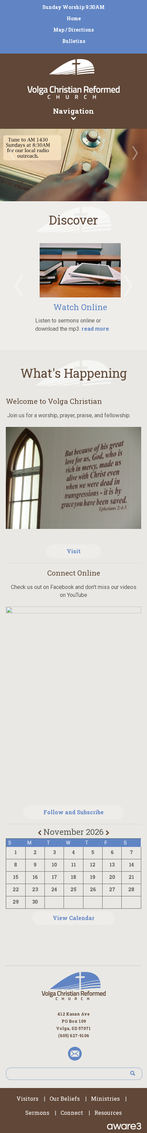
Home (74, 18)
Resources (108, 1112)
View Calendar (73, 917)
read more (94, 329)
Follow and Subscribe (73, 812)
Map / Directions (73, 29)
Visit (74, 551)
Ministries (105, 1098)
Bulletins (73, 41)
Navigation (73, 111)
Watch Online (80, 307)
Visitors (27, 1098)
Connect (72, 1112)
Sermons (37, 1112)
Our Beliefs (65, 1098)
